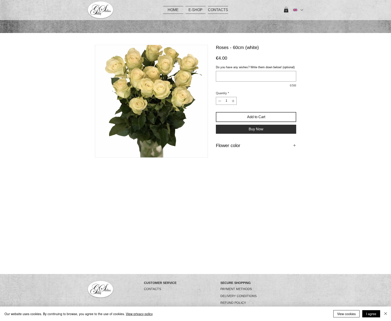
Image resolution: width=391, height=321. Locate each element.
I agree (371, 314)
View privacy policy (139, 314)
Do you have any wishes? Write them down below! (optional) (255, 67)
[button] (286, 9)
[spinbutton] (226, 101)
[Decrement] (219, 101)
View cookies (346, 314)
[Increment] (233, 101)
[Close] (385, 313)
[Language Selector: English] (298, 10)
